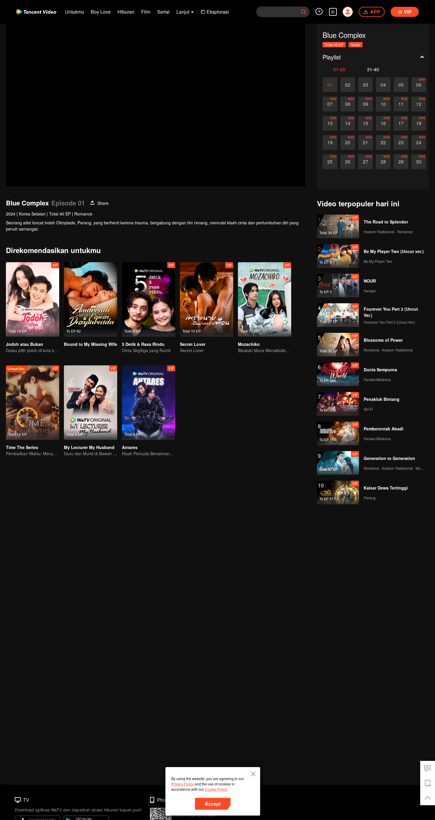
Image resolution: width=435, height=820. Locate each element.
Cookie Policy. (216, 789)
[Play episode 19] (330, 142)
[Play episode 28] (383, 161)
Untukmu (74, 11)
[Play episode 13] (330, 123)
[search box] (303, 11)
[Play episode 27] (365, 161)
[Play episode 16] (383, 123)
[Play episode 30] (418, 161)
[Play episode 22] (383, 142)
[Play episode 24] (418, 142)
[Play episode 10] (383, 104)
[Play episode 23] (401, 142)
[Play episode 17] (401, 123)
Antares (130, 447)
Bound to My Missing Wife (90, 344)
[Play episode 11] (401, 104)
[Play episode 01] (330, 84)
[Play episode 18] (418, 123)
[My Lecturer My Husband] (90, 402)
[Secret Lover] (206, 299)
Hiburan (125, 11)
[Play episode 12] (418, 104)
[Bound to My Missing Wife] (90, 299)
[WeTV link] (36, 12)
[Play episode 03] (365, 84)
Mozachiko (249, 344)
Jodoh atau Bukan (24, 344)
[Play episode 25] (330, 161)
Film (145, 11)
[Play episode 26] (347, 161)
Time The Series (22, 447)
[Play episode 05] (401, 84)
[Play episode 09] (365, 104)
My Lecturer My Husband (89, 447)
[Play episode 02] (347, 84)
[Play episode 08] (347, 104)
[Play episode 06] (418, 84)
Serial (163, 11)
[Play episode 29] (401, 161)
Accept (213, 803)
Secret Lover (192, 344)
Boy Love (101, 11)
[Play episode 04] (383, 84)
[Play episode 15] (365, 123)
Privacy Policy (182, 783)
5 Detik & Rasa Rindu (143, 344)
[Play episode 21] (365, 142)
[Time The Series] (32, 402)
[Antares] (148, 402)
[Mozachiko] (264, 299)
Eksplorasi (218, 11)
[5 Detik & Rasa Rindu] (148, 299)
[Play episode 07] (330, 104)
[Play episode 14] (347, 123)
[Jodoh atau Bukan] (32, 299)
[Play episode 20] (347, 142)
